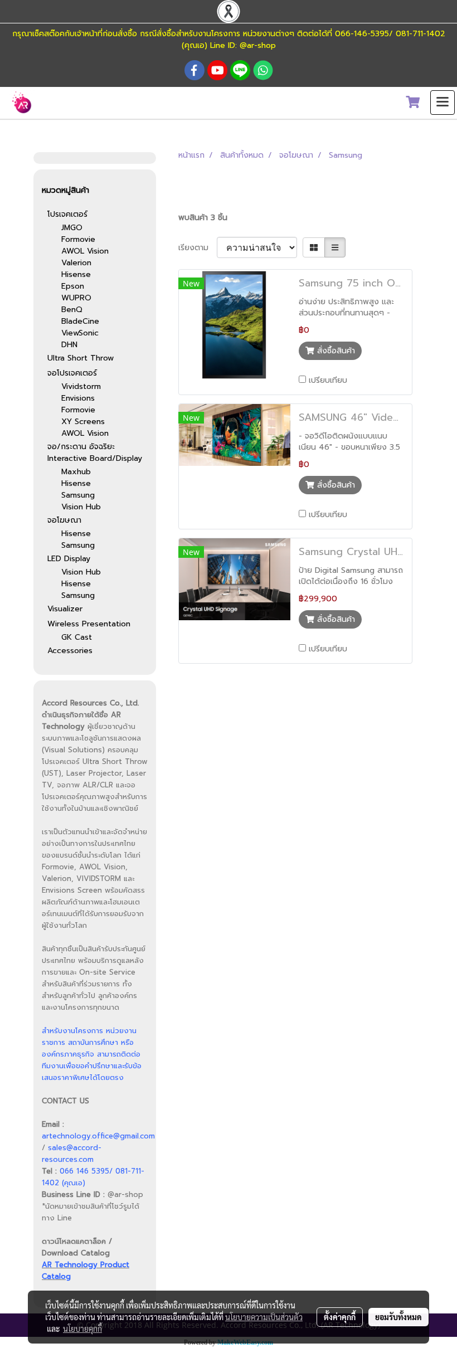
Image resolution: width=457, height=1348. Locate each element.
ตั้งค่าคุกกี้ (340, 1317)
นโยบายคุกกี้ (82, 1328)
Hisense (76, 274)
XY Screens (83, 421)
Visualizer (64, 609)
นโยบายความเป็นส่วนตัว (264, 1317)
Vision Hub (81, 507)
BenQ (71, 309)
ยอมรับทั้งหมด (398, 1317)
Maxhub (76, 472)
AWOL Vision (85, 251)
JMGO (71, 227)
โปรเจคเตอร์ (67, 214)
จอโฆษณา (64, 520)
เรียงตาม (197, 248)
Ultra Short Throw (80, 358)
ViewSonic (80, 333)
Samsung (78, 495)
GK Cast (76, 637)
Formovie (78, 239)
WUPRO (76, 298)
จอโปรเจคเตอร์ (72, 373)
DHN (69, 345)
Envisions (78, 398)
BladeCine (80, 321)
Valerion (76, 263)
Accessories (70, 650)
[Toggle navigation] (442, 102)
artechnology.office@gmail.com (98, 1136)
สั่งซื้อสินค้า (334, 351)
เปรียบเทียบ (328, 380)
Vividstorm (81, 386)
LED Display (68, 558)
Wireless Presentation (88, 624)
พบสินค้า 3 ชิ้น (202, 217)
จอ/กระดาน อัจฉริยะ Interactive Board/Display (94, 452)
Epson (72, 286)
